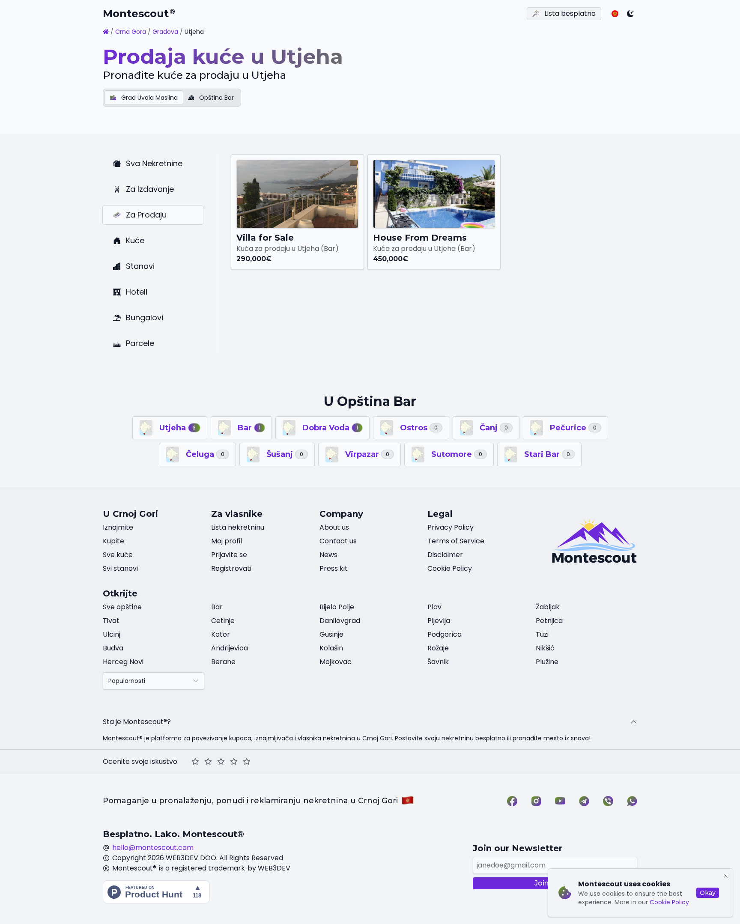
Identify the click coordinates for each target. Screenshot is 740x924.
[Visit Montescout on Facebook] (512, 801)
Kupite (113, 541)
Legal (440, 514)
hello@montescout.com (153, 847)
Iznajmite (118, 527)
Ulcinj (111, 634)
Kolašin (331, 648)
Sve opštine (122, 607)
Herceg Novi (123, 662)
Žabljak (548, 607)
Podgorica (444, 634)
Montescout (139, 13)
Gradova (165, 31)
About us (334, 527)
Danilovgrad (339, 621)
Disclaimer (445, 555)
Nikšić (545, 648)
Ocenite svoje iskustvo (140, 761)
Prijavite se (229, 555)
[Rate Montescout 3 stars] (221, 761)
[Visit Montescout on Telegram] (584, 801)
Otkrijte (120, 593)
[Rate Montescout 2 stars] (208, 761)
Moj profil (226, 541)
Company (341, 514)
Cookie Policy (669, 902)
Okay (708, 893)
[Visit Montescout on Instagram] (536, 801)
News (328, 555)
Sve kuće (118, 555)
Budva (113, 648)
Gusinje (331, 634)
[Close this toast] (726, 875)
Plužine (547, 662)
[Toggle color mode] (630, 14)
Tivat (111, 621)
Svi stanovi (120, 568)
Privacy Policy (450, 527)
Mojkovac (335, 662)
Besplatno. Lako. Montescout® (173, 834)
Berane (223, 662)
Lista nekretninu (237, 527)
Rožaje (438, 648)
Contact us (338, 541)
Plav (434, 607)
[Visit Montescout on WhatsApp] (632, 801)
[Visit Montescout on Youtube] (560, 801)
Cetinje (223, 621)
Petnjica (549, 621)
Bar (217, 607)
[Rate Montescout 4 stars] (234, 761)
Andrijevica (229, 648)
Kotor (220, 634)
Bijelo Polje (336, 607)
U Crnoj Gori (130, 514)
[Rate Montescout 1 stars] (195, 761)
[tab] (144, 97)
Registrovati (231, 568)
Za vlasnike (237, 514)
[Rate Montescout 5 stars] (246, 761)
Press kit (333, 568)
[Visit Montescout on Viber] (608, 801)
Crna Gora (130, 31)
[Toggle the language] (615, 14)
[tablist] (172, 97)
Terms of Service (455, 541)
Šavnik (438, 662)
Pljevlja (438, 621)
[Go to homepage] (106, 32)
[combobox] (153, 680)
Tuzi (542, 634)
